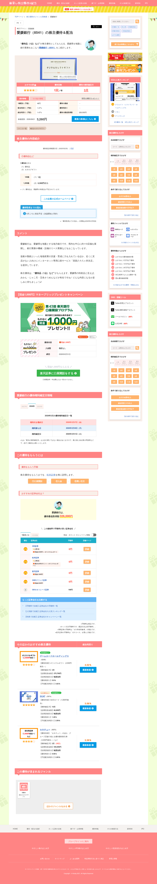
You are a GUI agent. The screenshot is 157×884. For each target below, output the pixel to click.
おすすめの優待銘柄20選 (124, 257)
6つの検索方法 (125, 3)
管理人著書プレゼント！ (90, 98)
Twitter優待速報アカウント (125, 310)
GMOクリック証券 (39, 580)
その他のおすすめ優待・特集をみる (126, 285)
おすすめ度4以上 (125, 196)
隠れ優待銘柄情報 (121, 278)
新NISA (137, 3)
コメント (22, 233)
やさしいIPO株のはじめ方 (79, 848)
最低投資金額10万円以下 (125, 207)
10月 (121, 180)
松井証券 (51, 474)
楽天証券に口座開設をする (57, 373)
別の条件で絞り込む (131, 215)
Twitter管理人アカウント (124, 303)
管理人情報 (113, 858)
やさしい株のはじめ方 (40, 848)
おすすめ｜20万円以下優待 (125, 267)
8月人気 (123, 27)
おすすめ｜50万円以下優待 (125, 271)
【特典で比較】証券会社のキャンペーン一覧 (43, 616)
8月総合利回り (127, 31)
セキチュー (45, 729)
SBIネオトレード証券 (40, 589)
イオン (117, 112)
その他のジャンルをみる (130, 242)
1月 (114, 169)
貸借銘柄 (31, 28)
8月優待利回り (132, 27)
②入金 (59, 481)
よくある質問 (74, 858)
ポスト (98, 27)
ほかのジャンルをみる (57, 806)
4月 (136, 169)
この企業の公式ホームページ (57, 198)
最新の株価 (83, 118)
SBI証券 (35, 546)
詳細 (87, 549)
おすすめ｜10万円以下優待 (125, 264)
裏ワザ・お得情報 (97, 3)
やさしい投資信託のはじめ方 (117, 848)
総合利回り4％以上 (125, 202)
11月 (128, 180)
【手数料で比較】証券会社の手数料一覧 (41, 606)
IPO (146, 3)
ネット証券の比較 (80, 3)
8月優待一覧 (115, 27)
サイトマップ (59, 858)
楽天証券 (35, 571)
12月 (136, 180)
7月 (128, 175)
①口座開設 (37, 481)
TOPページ (19, 16)
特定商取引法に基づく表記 (94, 858)
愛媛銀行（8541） (47, 47)
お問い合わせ (45, 858)
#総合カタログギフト (37, 128)
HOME (49, 3)
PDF (72, 148)
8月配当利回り (116, 31)
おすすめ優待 (116, 35)
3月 (86, 90)
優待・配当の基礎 (63, 3)
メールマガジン (124, 316)
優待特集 (112, 3)
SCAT (42, 696)
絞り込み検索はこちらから (124, 44)
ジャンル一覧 (22, 128)
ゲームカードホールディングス (54, 656)
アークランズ (120, 116)
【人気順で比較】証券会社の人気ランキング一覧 (45, 611)
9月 (114, 180)
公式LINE (122, 323)
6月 (121, 175)
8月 (136, 175)
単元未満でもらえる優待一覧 (125, 274)
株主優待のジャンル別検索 (36, 16)
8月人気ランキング (132, 122)
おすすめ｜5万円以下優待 (124, 260)
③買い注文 (79, 481)
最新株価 (87, 669)
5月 (114, 175)
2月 (121, 169)
